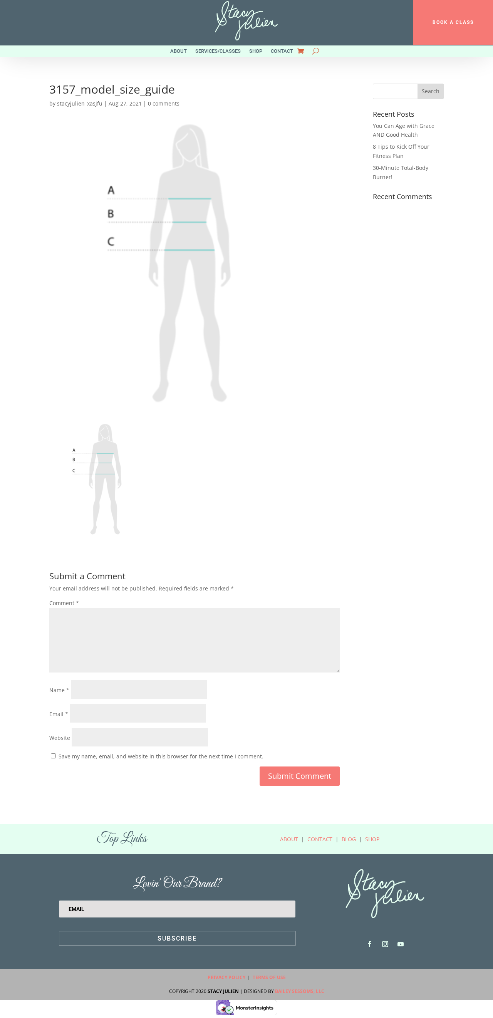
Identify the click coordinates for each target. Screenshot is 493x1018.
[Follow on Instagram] (385, 944)
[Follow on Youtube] (400, 944)
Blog (349, 839)
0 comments (163, 103)
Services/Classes (218, 51)
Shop (255, 51)
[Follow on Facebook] (370, 944)
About (178, 51)
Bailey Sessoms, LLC (299, 991)
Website (59, 737)
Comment (64, 603)
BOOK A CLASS (453, 22)
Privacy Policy (226, 977)
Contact (282, 51)
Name (59, 690)
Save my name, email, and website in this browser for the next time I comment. (161, 756)
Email (58, 714)
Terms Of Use (269, 977)
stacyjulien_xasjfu (79, 103)
